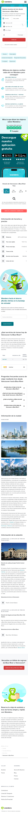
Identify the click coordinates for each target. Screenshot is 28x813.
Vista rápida (12, 54)
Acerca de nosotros (19, 769)
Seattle (12, 522)
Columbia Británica (6, 750)
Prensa (16, 775)
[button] (25, 2)
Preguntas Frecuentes (20, 57)
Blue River (4, 753)
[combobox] (14, 23)
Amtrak (22, 570)
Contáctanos (4, 790)
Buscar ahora (21, 647)
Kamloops (3, 525)
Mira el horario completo (14, 210)
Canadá (4, 748)
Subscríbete (7, 323)
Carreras (16, 778)
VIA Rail (4, 359)
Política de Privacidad (6, 799)
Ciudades (4, 61)
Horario (5, 54)
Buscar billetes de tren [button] (14, 667)
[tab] (6, 19)
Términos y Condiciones (7, 796)
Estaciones (12, 61)
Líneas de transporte (7, 57)
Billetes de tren (4, 746)
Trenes (3, 772)
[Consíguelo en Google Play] (20, 155)
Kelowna (10, 525)
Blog (15, 772)
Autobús (3, 769)
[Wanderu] (6, 2)
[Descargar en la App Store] (7, 155)
